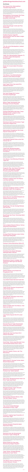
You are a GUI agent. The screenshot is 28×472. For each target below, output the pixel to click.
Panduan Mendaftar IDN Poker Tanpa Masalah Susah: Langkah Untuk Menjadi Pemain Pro (13, 113)
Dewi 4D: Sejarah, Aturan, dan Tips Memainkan (12, 352)
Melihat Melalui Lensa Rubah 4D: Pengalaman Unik (12, 271)
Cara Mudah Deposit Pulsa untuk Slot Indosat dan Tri (13, 140)
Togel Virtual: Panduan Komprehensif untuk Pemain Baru (13, 288)
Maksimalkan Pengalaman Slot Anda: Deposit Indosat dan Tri (13, 131)
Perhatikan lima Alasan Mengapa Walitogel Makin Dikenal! (12, 251)
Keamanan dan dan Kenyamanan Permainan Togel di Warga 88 (12, 434)
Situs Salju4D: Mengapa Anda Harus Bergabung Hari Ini (13, 297)
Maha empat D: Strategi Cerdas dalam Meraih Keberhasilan (13, 361)
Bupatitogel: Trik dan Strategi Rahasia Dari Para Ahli (13, 206)
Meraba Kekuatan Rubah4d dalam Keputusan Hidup (12, 424)
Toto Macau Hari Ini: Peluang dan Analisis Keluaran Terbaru (12, 461)
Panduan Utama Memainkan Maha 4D (13, 243)
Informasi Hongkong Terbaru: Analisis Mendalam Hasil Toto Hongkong (13, 188)
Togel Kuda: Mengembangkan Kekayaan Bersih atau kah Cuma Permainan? (12, 150)
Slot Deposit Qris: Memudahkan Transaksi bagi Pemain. (12, 6)
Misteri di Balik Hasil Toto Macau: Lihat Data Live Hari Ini (13, 306)
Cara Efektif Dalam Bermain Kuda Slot (13, 279)
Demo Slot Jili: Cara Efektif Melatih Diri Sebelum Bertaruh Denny (13, 197)
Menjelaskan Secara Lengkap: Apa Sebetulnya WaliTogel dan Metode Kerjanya (12, 261)
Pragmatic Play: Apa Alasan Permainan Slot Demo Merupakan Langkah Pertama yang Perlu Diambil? (13, 169)
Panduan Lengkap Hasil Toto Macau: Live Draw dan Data (13, 179)
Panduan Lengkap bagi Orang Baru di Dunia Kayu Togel (13, 415)
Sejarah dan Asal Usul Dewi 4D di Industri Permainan (12, 333)
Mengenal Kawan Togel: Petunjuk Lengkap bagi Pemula (12, 388)
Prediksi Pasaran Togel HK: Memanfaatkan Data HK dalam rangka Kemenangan (13, 36)
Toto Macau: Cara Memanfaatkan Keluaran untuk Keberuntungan (12, 75)
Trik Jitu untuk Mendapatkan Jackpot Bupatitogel (13, 47)
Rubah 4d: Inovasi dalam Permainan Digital (13, 66)
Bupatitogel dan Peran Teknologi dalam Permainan (14, 215)
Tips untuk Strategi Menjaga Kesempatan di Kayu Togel (11, 406)
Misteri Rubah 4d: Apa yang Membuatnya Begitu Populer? (11, 443)
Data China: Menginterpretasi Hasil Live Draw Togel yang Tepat (14, 379)
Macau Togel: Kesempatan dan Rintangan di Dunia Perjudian (11, 103)
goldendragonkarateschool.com (14, 1)
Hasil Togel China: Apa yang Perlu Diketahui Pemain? (12, 84)
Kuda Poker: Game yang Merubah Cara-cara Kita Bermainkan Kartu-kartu (14, 342)
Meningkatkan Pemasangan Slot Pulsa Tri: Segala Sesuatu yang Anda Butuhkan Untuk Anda (13, 17)
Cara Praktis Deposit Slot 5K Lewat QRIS (12, 315)
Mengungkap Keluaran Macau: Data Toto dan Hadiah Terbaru (13, 397)
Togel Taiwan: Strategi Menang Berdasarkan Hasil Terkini (11, 452)
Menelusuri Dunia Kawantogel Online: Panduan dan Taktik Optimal (13, 370)
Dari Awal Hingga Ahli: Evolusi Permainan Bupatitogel (11, 94)
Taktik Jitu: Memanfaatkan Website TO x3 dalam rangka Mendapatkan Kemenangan (13, 57)
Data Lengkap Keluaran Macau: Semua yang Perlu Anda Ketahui (13, 225)
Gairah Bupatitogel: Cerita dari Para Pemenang (13, 26)
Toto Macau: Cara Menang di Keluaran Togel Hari (13, 159)
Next (24, 469)
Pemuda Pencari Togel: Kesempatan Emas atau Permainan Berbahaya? (13, 324)
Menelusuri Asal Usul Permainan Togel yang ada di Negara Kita (13, 122)
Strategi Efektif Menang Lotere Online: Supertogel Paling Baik (13, 234)
